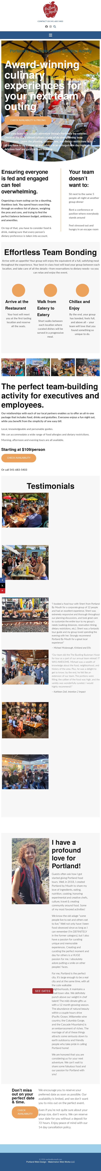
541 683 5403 (56, 21)
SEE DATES (42, 991)
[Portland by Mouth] (50, 9)
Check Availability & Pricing (28, 120)
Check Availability (18, 458)
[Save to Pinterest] (2, 590)
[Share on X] (2, 585)
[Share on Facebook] (2, 580)
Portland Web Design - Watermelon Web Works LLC (50, 1161)
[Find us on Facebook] (46, 27)
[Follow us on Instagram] (50, 27)
